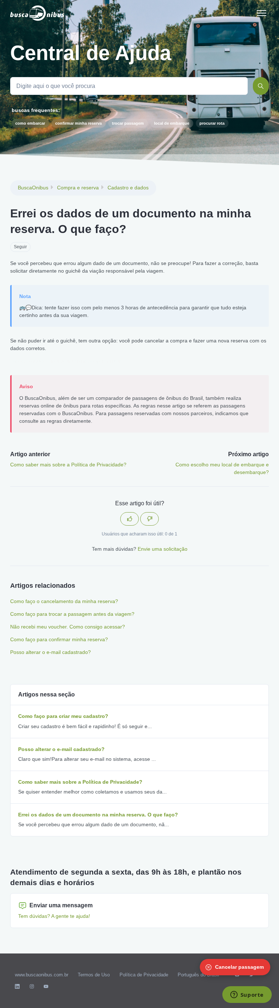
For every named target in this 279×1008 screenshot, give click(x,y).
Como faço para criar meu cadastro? (63, 716)
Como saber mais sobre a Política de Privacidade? (68, 464)
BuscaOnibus (33, 187)
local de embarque (171, 123)
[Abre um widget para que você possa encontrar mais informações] (247, 995)
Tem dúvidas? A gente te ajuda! (54, 916)
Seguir (20, 246)
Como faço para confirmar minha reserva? (59, 639)
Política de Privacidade (144, 974)
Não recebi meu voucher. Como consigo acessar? (67, 627)
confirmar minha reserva (78, 123)
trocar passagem (128, 123)
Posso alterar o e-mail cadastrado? (50, 652)
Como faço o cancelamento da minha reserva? (64, 601)
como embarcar (30, 123)
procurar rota (212, 123)
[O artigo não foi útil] (149, 519)
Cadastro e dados (128, 187)
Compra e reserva (78, 187)
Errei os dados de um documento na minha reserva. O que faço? (98, 815)
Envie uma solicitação (162, 549)
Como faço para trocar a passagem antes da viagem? (72, 614)
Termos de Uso (94, 974)
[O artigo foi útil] (129, 519)
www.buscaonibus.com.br (41, 974)
